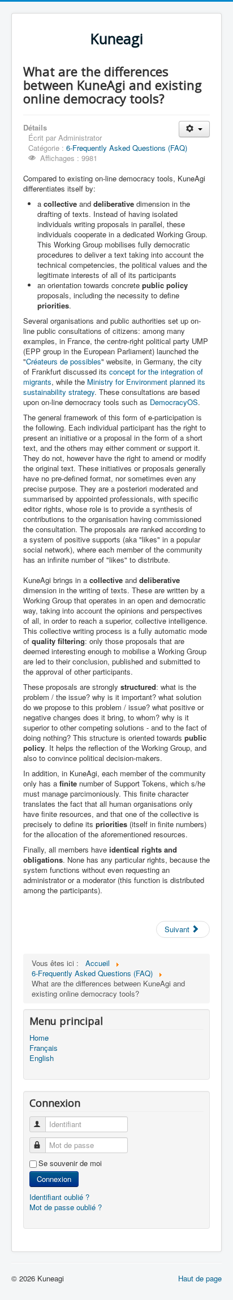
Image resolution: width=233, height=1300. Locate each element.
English (41, 1058)
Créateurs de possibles (63, 361)
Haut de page (200, 1278)
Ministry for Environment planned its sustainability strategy (114, 386)
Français (43, 1048)
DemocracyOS (174, 402)
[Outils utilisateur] (194, 129)
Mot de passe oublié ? (65, 1207)
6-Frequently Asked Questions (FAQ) (126, 147)
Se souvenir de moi (70, 1163)
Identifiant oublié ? (59, 1197)
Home (39, 1038)
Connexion (54, 1178)
